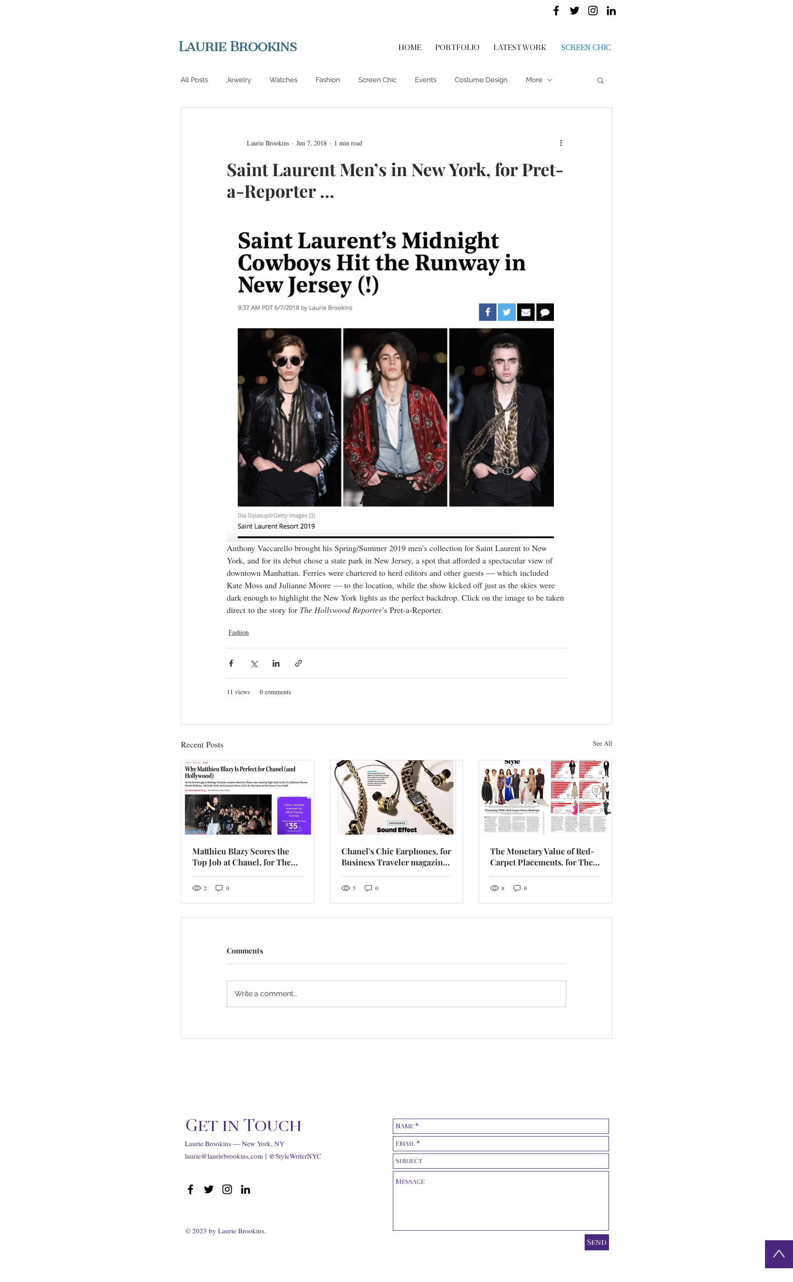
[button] (600, 80)
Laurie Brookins (238, 46)
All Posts (194, 80)
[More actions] (560, 142)
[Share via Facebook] (231, 663)
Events (425, 80)
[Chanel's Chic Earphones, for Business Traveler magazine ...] (396, 797)
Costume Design (481, 80)
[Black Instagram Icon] (592, 10)
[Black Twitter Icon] (574, 10)
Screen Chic (377, 80)
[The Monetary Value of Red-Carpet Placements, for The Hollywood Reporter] (545, 797)
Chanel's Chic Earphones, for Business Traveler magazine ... (396, 857)
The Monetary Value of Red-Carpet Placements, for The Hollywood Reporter (542, 857)
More (534, 80)
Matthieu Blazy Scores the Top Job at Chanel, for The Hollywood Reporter (241, 857)
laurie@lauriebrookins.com (224, 1155)
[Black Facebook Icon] (556, 10)
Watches (283, 80)
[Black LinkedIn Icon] (611, 10)
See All (602, 743)
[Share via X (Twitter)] (253, 663)
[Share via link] (298, 663)
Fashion (328, 80)
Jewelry (238, 80)
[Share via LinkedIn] (276, 663)
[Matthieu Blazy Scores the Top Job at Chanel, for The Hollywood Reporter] (247, 797)
